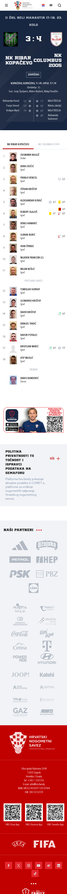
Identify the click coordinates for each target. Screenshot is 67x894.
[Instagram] (28, 865)
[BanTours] (20, 699)
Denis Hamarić (28, 223)
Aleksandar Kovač (31, 200)
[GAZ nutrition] (20, 712)
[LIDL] (33, 588)
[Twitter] (18, 865)
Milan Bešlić (27, 269)
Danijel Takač (28, 323)
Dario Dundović (29, 378)
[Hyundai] (47, 658)
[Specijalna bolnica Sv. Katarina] (47, 699)
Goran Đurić (27, 235)
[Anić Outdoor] (20, 687)
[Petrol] (20, 559)
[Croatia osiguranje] (20, 621)
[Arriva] (47, 687)
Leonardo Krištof (30, 301)
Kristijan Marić (29, 346)
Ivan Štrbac (27, 246)
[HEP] (47, 559)
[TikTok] (35, 873)
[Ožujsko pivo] (47, 545)
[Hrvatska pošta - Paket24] (47, 608)
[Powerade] (20, 658)
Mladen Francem (30, 257)
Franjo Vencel (28, 178)
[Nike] (20, 545)
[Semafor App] (33, 431)
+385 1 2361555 (36, 780)
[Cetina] (20, 646)
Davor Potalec (29, 335)
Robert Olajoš (28, 212)
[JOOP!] (20, 674)
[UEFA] (19, 843)
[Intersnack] (47, 633)
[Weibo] (48, 865)
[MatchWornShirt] (47, 712)
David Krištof (28, 312)
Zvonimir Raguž (29, 155)
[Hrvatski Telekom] (47, 646)
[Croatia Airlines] (47, 621)
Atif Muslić (26, 358)
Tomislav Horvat (30, 289)
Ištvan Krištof (28, 189)
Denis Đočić (27, 166)
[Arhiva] (59, 5)
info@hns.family (37, 784)
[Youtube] (38, 865)
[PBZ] (47, 574)
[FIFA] (45, 843)
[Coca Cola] (20, 633)
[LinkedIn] (58, 865)
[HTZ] (20, 608)
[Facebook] (8, 865)
